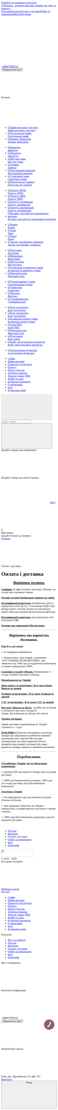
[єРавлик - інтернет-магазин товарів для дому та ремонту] (17, 855)
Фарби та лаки (16, 378)
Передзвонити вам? (12, 69)
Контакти (15, 11)
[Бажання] (29, 464)
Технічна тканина (17, 373)
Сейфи (11, 358)
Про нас (5, 11)
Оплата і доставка (30, 11)
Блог (16, 14)
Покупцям (25, 14)
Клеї (10, 387)
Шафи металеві (16, 361)
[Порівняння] (26, 436)
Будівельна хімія (17, 390)
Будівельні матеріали (19, 381)
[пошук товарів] (26, 407)
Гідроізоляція (15, 384)
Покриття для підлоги (20, 364)
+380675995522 (9, 66)
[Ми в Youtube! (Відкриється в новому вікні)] (25, 39)
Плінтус (12, 367)
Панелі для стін (16, 370)
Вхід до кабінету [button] (17, 940)
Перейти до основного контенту (19, 2)
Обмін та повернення (19, 839)
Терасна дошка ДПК (19, 376)
